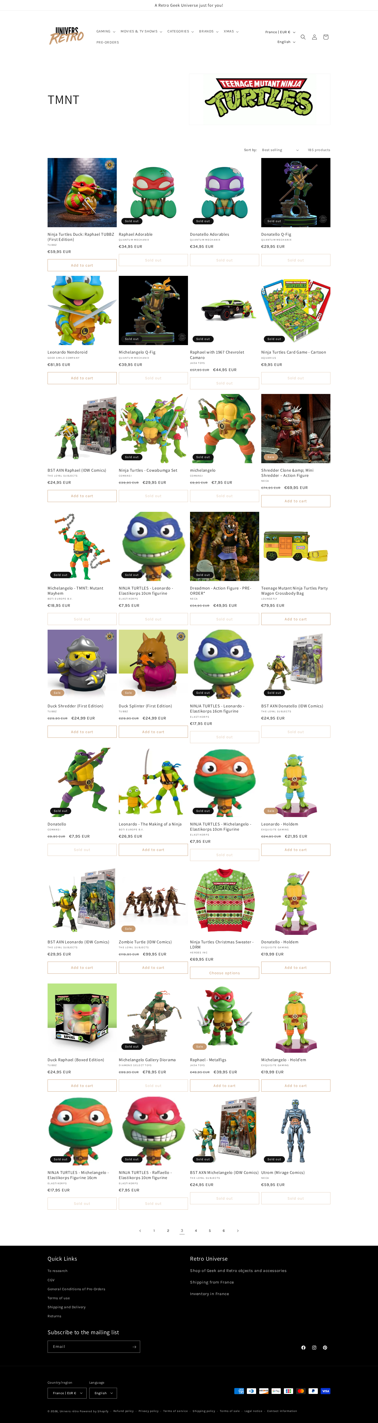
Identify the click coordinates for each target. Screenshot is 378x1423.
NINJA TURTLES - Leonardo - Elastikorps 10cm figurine (146, 590)
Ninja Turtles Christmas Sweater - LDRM (222, 944)
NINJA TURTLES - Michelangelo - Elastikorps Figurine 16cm (78, 1175)
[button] (105, 31)
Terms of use (59, 1298)
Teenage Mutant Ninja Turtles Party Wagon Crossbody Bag (294, 590)
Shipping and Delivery (67, 1307)
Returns (54, 1316)
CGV (51, 1280)
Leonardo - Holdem (279, 824)
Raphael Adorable (136, 234)
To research (58, 1271)
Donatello (57, 824)
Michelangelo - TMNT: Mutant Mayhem (75, 590)
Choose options (224, 973)
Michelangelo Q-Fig (137, 352)
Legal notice (253, 1410)
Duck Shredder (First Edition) (76, 705)
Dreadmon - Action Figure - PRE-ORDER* (220, 590)
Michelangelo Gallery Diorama (147, 1059)
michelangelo (203, 470)
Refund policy (123, 1410)
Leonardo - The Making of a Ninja (150, 824)
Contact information (282, 1410)
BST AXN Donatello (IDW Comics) (292, 705)
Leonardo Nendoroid (68, 352)
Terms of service (175, 1410)
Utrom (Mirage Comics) (283, 1172)
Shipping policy (204, 1410)
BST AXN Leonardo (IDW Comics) (79, 941)
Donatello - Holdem (280, 941)
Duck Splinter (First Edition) (145, 705)
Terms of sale (230, 1410)
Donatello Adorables (209, 234)
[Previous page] (140, 1230)
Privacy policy (149, 1410)
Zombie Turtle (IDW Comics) (145, 941)
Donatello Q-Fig (276, 234)
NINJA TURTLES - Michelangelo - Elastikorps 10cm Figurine (220, 826)
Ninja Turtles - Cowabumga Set (148, 470)
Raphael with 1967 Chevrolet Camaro (217, 354)
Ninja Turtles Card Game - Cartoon (293, 352)
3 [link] (182, 1230)
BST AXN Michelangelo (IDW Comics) (224, 1172)
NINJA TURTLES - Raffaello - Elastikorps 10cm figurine (145, 1175)
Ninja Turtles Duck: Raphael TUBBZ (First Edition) (81, 237)
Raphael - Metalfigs (208, 1059)
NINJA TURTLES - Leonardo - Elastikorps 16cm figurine (217, 708)
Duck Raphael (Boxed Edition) (76, 1059)
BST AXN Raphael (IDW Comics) (77, 470)
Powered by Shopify (94, 1411)
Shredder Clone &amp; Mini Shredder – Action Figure (287, 473)
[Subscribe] (134, 1347)
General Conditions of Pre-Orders (76, 1289)
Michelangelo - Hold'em (283, 1059)
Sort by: (250, 150)
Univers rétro (70, 1411)
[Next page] (237, 1230)
